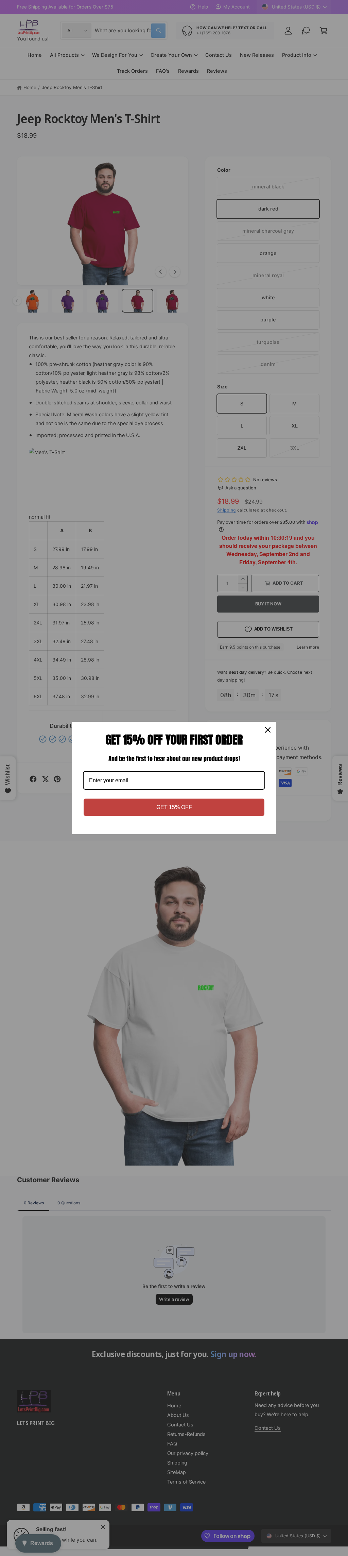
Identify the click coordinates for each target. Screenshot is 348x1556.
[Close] (268, 730)
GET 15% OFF (174, 807)
